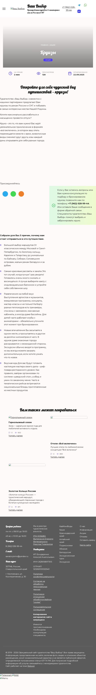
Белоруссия (65, 552)
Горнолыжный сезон (20, 422)
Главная (44, 45)
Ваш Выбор (36, 6)
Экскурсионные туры (67, 557)
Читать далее (16, 436)
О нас (82, 526)
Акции (52, 45)
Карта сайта (85, 545)
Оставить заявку (87, 540)
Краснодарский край (67, 534)
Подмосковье (66, 545)
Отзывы (83, 537)
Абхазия (63, 549)
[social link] (5, 194)
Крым (62, 530)
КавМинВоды (65, 526)
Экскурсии (64, 562)
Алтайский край (64, 540)
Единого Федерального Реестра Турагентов (43, 541)
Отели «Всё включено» (63, 443)
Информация (86, 530)
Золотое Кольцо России (22, 491)
